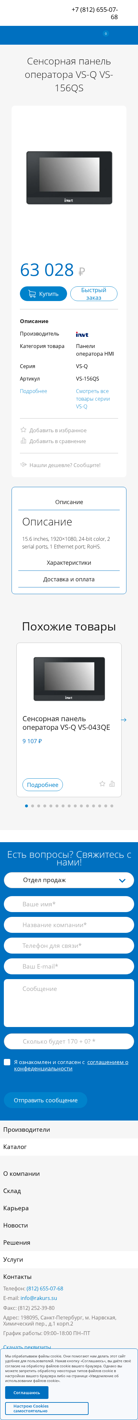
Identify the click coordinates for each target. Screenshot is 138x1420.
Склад (12, 1191)
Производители (26, 1129)
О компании (21, 1173)
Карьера (16, 1208)
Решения (16, 1242)
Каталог (15, 1147)
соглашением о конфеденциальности (71, 1065)
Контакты (17, 1277)
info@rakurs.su (39, 1298)
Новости (15, 1225)
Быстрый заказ (93, 293)
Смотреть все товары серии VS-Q (93, 399)
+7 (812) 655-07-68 (95, 13)
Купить (49, 294)
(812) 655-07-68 (45, 1288)
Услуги (13, 1259)
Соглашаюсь (26, 1392)
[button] (123, 720)
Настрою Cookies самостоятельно (30, 1408)
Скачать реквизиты (27, 1347)
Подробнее (33, 391)
